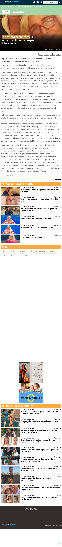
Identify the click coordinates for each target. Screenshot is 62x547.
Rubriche (38, 6)
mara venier (22, 251)
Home (4, 6)
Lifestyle (28, 6)
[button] (27, 458)
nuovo (5, 251)
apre (4, 255)
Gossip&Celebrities (18, 11)
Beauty (19, 6)
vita (11, 255)
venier (12, 251)
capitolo (51, 251)
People (6, 11)
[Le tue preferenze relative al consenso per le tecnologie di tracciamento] (59, 544)
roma (25, 255)
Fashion (11, 6)
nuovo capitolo (40, 251)
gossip (18, 255)
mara (30, 251)
